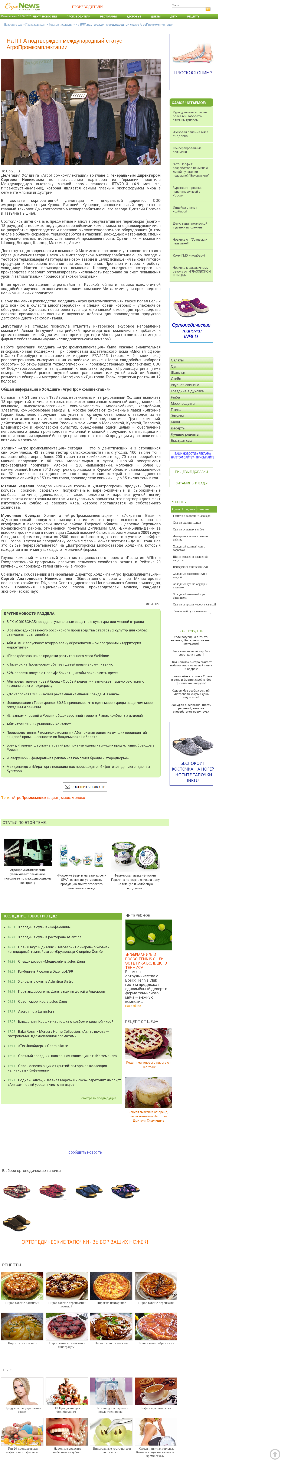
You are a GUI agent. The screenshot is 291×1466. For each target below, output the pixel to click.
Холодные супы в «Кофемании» (39, 927)
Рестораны (108, 16)
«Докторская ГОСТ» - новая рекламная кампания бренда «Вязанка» (63, 694)
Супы (176, 509)
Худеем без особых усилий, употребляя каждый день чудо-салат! (191, 694)
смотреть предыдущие (98, 1098)
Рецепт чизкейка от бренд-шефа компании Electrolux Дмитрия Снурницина (149, 1116)
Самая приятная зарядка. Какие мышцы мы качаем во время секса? (156, 1452)
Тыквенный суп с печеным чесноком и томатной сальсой (192, 613)
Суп (174, 366)
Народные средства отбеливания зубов (67, 1450)
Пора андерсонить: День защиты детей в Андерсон (56, 991)
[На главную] (21, 12)
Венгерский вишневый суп (190, 567)
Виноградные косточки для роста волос (112, 1450)
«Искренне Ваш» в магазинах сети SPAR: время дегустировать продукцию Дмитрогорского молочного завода (81, 882)
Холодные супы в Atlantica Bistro (40, 981)
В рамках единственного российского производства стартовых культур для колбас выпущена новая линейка (77, 632)
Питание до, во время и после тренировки (111, 1409)
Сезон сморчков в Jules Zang (37, 1001)
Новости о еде (13, 24)
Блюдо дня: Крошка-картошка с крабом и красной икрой (60, 1021)
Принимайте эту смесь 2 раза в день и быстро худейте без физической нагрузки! (191, 680)
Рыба (175, 397)
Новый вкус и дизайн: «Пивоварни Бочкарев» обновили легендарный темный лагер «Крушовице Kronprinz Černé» (58, 949)
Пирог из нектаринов (111, 1302)
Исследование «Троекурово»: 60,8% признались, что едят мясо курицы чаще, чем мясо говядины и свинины (80, 705)
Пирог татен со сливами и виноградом (67, 1345)
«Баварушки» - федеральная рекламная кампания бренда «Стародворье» (68, 758)
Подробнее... (134, 1006)
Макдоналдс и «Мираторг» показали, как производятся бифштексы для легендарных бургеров (78, 768)
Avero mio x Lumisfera (31, 1011)
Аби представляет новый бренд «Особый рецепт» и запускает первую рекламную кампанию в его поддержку (75, 683)
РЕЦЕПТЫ (178, 502)
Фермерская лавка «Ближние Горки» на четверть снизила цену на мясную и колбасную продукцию (135, 882)
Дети (173, 16)
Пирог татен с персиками (156, 1302)
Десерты (178, 428)
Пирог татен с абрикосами (155, 1343)
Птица (176, 410)
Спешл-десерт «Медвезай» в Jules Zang (46, 961)
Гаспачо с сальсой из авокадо (191, 515)
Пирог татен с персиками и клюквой (67, 1304)
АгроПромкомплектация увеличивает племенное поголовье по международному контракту (27, 876)
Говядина (188, 509)
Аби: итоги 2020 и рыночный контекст (39, 724)
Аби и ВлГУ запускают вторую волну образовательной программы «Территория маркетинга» (74, 645)
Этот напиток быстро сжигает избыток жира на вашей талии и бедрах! (191, 665)
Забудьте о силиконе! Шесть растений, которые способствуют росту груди (191, 708)
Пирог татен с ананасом (111, 1343)
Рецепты (193, 16)
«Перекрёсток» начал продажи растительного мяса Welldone (58, 656)
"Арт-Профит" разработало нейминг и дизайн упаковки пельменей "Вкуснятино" (191, 170)
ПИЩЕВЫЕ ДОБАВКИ (191, 472)
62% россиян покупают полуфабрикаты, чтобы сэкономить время (62, 673)
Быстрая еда (181, 441)
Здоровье (134, 16)
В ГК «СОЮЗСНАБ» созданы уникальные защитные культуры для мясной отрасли (75, 622)
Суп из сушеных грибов (188, 529)
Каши (175, 422)
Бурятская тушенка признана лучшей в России (187, 191)
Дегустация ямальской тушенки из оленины (190, 225)
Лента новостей (45, 16)
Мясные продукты (60, 24)
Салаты (177, 360)
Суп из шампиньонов (187, 522)
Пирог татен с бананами (22, 1302)
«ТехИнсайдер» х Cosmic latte (38, 1046)
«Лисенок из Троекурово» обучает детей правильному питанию (60, 664)
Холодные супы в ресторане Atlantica (44, 937)
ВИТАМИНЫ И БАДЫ (191, 483)
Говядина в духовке (187, 391)
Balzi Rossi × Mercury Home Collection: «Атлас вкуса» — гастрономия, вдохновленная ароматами (58, 1033)
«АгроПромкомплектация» (35, 797)
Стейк (176, 379)
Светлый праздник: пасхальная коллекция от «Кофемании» (62, 1056)
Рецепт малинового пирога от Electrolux (148, 1065)
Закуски (177, 416)
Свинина (203, 509)
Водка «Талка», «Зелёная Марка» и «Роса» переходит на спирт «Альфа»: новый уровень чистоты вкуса (64, 1082)
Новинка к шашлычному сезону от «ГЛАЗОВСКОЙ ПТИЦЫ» (192, 271)
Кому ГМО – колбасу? (189, 255)
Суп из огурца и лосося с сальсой (194, 604)
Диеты (156, 16)
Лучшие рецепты (185, 434)
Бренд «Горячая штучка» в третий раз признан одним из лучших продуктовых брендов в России (80, 747)
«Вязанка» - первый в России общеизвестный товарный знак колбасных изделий (75, 715)
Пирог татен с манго (22, 1343)
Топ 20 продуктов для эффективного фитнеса (22, 1450)
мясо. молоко (73, 797)
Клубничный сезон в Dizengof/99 (40, 971)
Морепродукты (183, 404)
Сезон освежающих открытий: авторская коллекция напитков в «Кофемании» (57, 1068)
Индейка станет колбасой (185, 209)
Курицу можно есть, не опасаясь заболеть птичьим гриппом (190, 116)
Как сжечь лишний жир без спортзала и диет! (191, 652)
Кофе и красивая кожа (156, 1408)
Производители (78, 16)
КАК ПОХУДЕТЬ (191, 631)
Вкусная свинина (185, 385)
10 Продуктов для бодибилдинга (67, 1409)
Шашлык (178, 373)
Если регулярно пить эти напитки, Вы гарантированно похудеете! (191, 640)
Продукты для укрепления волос (22, 1409)
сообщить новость (85, 1152)
